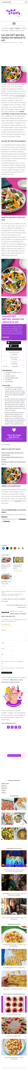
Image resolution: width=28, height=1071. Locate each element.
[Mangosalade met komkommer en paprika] (18, 560)
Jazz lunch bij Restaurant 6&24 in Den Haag (14, 918)
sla (14, 595)
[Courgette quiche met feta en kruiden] (20, 805)
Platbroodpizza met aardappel (14, 967)
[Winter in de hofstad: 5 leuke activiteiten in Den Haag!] (14, 859)
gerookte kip (15, 594)
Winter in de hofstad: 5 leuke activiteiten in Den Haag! (14, 870)
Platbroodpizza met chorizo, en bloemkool (14, 945)
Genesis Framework (8, 1068)
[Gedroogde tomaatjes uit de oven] (7, 805)
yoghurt (16, 595)
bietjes (12, 594)
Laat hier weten (10, 439)
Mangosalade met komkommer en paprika (17, 566)
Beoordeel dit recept (15, 349)
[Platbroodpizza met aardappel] (14, 965)
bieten (9, 594)
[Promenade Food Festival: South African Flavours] (14, 882)
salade (12, 595)
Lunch (13, 591)
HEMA (3, 790)
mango (8, 595)
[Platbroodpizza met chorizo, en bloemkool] (14, 942)
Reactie (3, 630)
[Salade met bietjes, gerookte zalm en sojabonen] (6, 560)
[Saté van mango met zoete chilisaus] (14, 1055)
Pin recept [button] (15, 346)
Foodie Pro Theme (18, 1067)
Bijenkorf (4, 788)
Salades (2, 592)
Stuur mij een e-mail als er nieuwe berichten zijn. (12, 668)
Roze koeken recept (14, 1014)
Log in (23, 1068)
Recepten (23, 591)
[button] (3, 337)
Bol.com (4, 785)
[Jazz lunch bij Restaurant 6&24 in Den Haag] (14, 906)
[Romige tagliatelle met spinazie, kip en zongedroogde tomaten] (20, 820)
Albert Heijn (5, 783)
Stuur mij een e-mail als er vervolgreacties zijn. (12, 662)
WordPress (18, 1068)
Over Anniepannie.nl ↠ (8, 723)
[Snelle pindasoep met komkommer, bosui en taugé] (20, 834)
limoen (21, 594)
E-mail (3, 648)
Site (2, 654)
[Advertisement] (14, 54)
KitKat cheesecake (14, 1036)
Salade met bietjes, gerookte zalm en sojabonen (6, 566)
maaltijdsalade (4, 595)
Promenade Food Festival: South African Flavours (14, 894)
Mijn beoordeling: (5, 624)
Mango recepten (18, 591)
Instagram (17, 501)
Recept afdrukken (14, 342)
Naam (3, 642)
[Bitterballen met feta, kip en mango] (6, 576)
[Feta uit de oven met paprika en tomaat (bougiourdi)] (7, 820)
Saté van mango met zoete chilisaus (14, 1058)
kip (19, 594)
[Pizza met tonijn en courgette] (14, 986)
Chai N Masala (19, 95)
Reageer (20, 42)
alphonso (5, 594)
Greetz (3, 792)
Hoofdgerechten (9, 591)
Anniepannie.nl (14, 12)
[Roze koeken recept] (14, 1012)
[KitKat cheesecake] (14, 1033)
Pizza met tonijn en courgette (14, 989)
